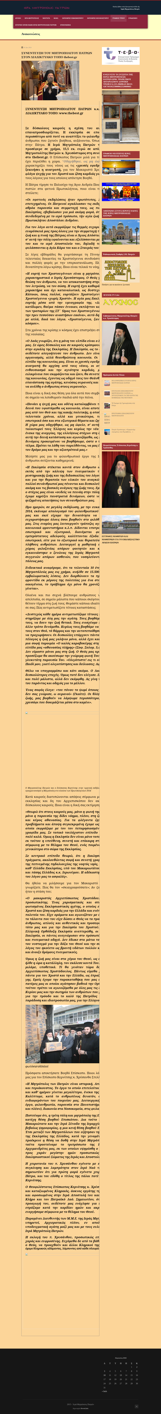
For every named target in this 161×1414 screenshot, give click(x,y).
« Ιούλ (104, 1391)
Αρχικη (18, 18)
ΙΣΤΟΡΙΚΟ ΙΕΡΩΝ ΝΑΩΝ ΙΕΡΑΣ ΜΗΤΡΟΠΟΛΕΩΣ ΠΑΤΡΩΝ (35, 25)
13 (121, 1375)
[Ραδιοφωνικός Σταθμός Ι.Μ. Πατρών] (121, 270)
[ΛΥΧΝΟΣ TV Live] (121, 305)
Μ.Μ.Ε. (56, 18)
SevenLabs (84, 1408)
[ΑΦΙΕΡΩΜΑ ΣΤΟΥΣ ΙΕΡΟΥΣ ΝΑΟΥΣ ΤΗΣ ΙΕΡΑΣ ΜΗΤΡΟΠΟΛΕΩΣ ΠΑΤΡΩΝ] (121, 244)
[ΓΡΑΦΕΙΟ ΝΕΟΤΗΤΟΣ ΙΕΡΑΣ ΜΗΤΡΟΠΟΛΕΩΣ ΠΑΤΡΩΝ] (121, 175)
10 (105, 1375)
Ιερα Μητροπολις (32, 18)
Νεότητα (46, 18)
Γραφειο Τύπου (118, 18)
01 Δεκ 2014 (27, 47)
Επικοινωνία (65, 25)
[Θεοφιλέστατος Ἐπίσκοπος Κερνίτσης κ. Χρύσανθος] (121, 507)
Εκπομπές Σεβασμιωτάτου (72, 18)
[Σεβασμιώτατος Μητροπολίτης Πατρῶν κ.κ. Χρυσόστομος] (121, 364)
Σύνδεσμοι (132, 18)
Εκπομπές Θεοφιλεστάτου (98, 18)
